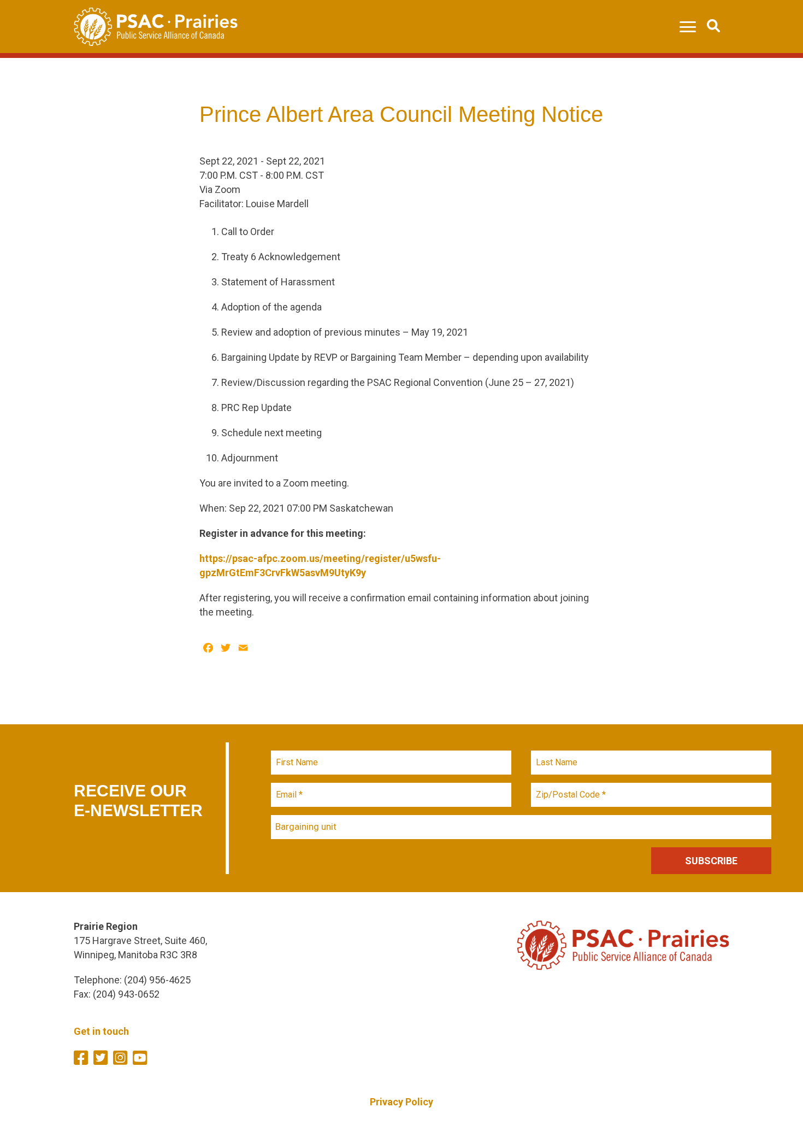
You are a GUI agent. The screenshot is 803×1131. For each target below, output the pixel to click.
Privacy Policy (401, 1101)
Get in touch (101, 1031)
